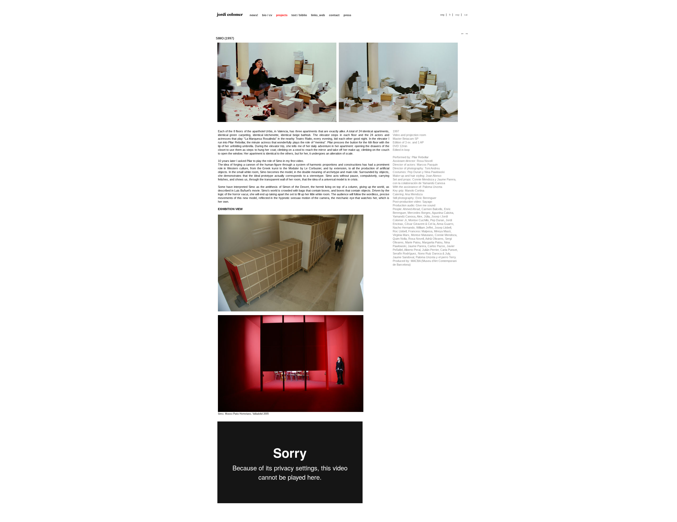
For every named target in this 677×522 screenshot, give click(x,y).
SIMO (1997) (225, 38)
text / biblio (299, 15)
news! (254, 15)
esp (457, 14)
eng (442, 14)
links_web (318, 15)
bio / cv (267, 15)
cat (466, 14)
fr (450, 14)
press (347, 15)
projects (281, 15)
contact (334, 15)
